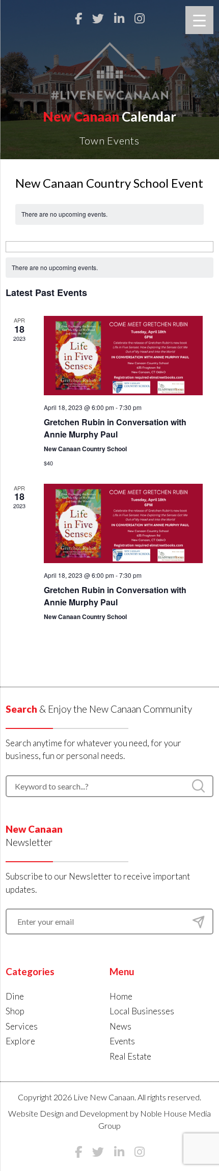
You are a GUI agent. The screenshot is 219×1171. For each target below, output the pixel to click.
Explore (20, 1041)
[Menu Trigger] (199, 20)
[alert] (110, 267)
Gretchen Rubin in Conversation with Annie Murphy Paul (115, 428)
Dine (15, 996)
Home (121, 996)
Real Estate (130, 1056)
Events (122, 1041)
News (120, 1026)
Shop (15, 1011)
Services (22, 1026)
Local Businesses (142, 1011)
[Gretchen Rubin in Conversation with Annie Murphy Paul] (123, 355)
